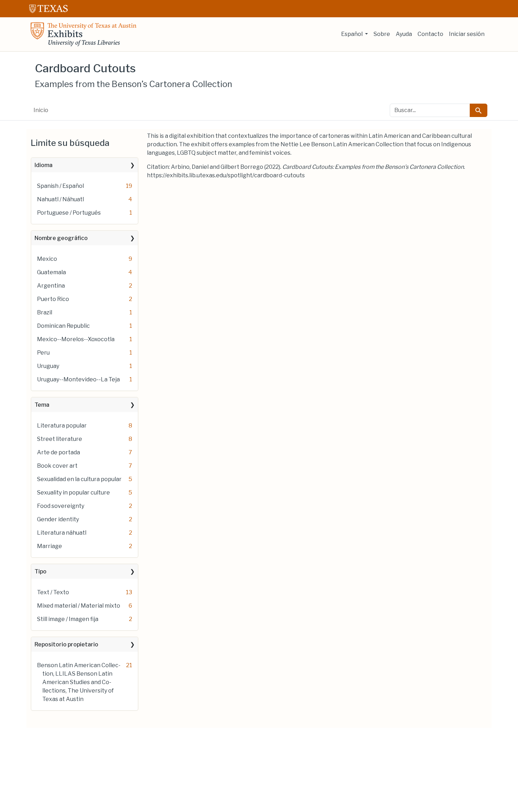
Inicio (40, 110)
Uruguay (48, 366)
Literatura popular (62, 425)
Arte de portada (58, 452)
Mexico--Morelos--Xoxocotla (76, 339)
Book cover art (57, 465)
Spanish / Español (60, 186)
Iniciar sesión (467, 34)
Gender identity (58, 519)
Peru (43, 352)
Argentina (51, 285)
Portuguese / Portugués (69, 212)
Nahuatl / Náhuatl (60, 199)
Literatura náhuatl (61, 532)
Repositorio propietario (66, 644)
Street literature (59, 439)
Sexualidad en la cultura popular (79, 479)
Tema (42, 404)
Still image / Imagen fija (67, 619)
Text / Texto (53, 592)
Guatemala (51, 272)
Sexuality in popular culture (73, 492)
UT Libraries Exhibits (83, 34)
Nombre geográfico (61, 238)
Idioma (44, 165)
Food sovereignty (60, 506)
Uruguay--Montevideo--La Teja (78, 379)
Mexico (47, 259)
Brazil (44, 312)
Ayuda (404, 34)
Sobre (382, 34)
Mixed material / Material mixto (78, 605)
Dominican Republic (63, 325)
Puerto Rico (53, 299)
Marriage (49, 546)
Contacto (430, 34)
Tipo (41, 571)
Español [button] (352, 34)
